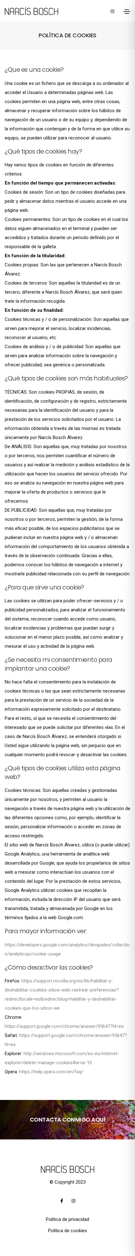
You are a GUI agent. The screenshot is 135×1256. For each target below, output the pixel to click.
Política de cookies (67, 1230)
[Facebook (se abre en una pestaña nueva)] (61, 1201)
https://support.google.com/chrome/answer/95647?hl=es (64, 1026)
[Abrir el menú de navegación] (126, 11)
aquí (98, 1119)
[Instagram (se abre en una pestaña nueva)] (112, 11)
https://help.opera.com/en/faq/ (51, 1072)
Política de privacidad (67, 1219)
